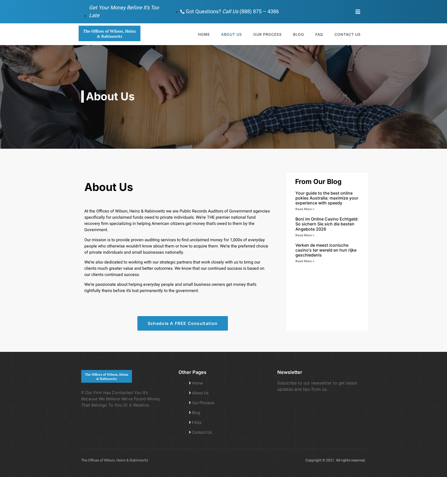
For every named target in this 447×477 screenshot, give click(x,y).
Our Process (267, 34)
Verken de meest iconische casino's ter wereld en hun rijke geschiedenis (325, 250)
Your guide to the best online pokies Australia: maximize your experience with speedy (326, 197)
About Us (231, 34)
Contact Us (347, 34)
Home (204, 34)
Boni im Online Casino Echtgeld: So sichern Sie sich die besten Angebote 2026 (327, 223)
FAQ (319, 34)
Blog (298, 34)
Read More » (305, 209)
